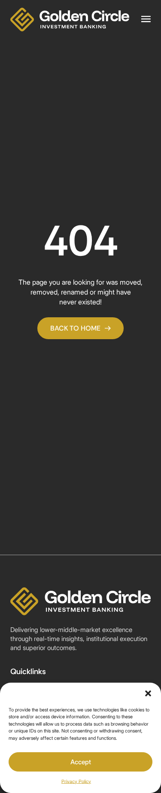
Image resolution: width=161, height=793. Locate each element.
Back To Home (75, 328)
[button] (148, 693)
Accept (80, 762)
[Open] (146, 19)
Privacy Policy (76, 781)
